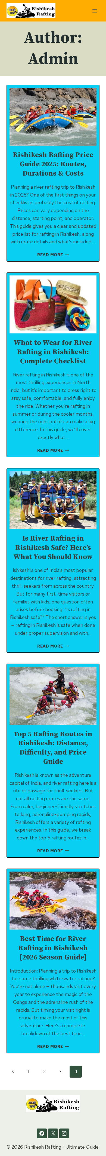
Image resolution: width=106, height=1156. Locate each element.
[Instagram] (64, 1133)
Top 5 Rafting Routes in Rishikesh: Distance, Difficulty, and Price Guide (53, 748)
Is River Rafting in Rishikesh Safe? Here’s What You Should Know (53, 548)
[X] (53, 1133)
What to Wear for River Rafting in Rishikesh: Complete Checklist (53, 352)
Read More (53, 254)
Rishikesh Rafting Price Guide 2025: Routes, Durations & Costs (53, 164)
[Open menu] (94, 11)
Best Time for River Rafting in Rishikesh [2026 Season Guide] (53, 948)
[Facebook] (42, 1133)
